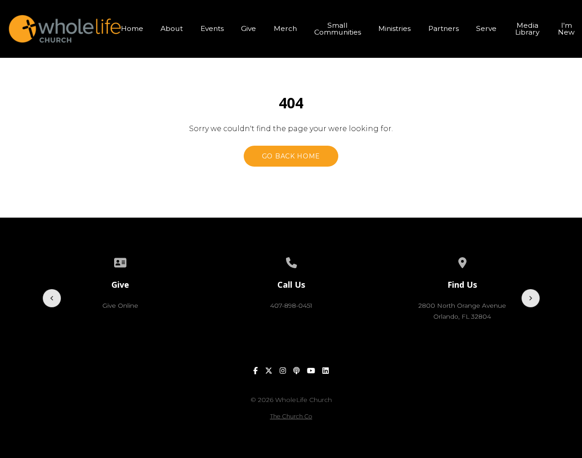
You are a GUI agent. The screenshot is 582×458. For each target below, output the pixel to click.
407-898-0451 (291, 305)
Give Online (120, 305)
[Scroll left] (52, 298)
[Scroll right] (531, 298)
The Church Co (291, 416)
